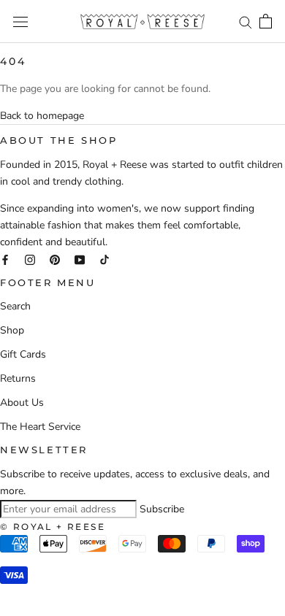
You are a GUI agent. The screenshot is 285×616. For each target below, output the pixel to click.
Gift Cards (23, 354)
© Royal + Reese (52, 526)
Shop (12, 330)
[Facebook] (5, 258)
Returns (18, 378)
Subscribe (162, 509)
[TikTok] (104, 258)
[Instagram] (30, 258)
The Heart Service (40, 427)
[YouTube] (80, 258)
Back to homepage (42, 116)
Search (15, 306)
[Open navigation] (20, 21)
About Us (22, 402)
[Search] (245, 21)
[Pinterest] (55, 258)
